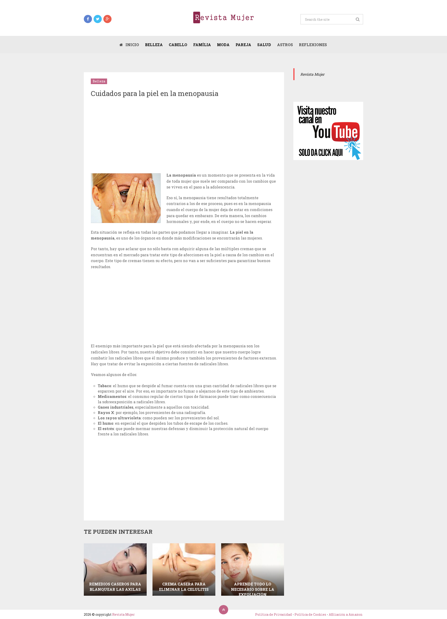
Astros (285, 44)
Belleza (154, 44)
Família (202, 44)
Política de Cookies (310, 614)
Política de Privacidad (273, 614)
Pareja (243, 44)
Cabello (178, 44)
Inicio (132, 44)
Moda (223, 44)
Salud (264, 44)
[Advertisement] (184, 136)
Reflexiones (313, 44)
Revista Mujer (123, 614)
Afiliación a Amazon (345, 614)
